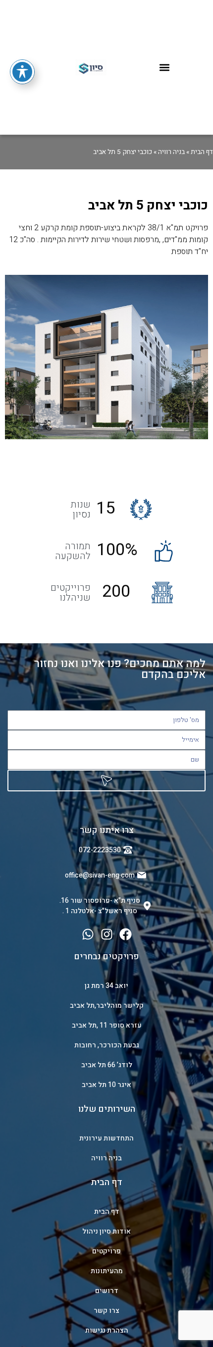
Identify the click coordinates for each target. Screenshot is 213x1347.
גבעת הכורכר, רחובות (106, 1045)
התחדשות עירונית (106, 1138)
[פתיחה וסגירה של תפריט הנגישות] (22, 72)
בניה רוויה (171, 152)
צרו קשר (106, 1310)
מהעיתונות (107, 1271)
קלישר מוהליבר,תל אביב (107, 1005)
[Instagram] (107, 934)
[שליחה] (106, 780)
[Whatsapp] (88, 934)
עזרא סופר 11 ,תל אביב (107, 1025)
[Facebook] (125, 934)
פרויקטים (106, 1251)
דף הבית (202, 152)
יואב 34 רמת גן (106, 986)
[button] (165, 67)
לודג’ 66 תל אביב (106, 1065)
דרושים (106, 1291)
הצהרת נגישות (106, 1330)
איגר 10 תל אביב (106, 1085)
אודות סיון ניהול (106, 1231)
